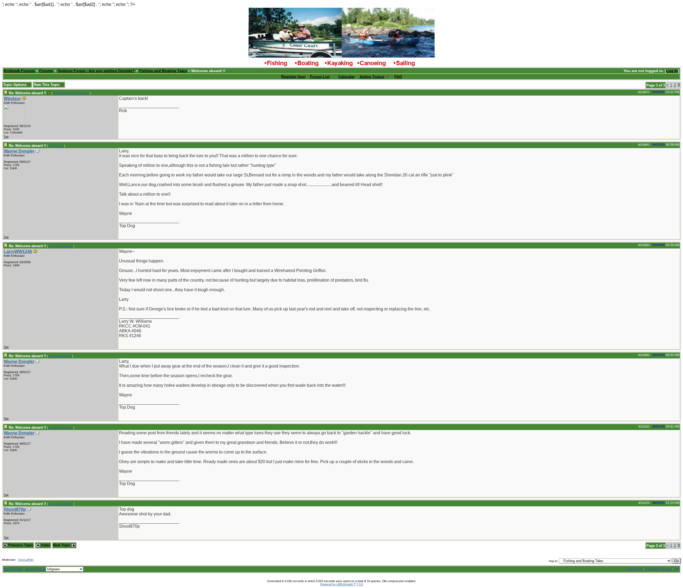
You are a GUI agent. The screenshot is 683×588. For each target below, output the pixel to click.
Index (45, 545)
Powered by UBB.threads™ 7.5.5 (341, 584)
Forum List (320, 76)
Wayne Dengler (19, 151)
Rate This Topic (47, 85)
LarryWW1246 (18, 251)
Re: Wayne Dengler (60, 246)
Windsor (12, 98)
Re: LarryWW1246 (60, 356)
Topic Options (15, 85)
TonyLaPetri (25, 559)
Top (6, 136)
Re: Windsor (56, 145)
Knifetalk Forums (19, 71)
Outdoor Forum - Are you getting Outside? (96, 71)
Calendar (346, 76)
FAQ (398, 76)
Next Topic (62, 545)
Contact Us (633, 569)
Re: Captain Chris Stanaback (71, 93)
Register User (293, 76)
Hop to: (553, 561)
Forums (46, 71)
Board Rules (13, 569)
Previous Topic (20, 545)
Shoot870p (15, 509)
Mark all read (35, 569)
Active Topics (372, 76)
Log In (672, 71)
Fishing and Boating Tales (163, 71)
